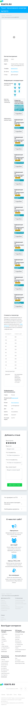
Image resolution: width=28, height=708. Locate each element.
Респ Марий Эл (4, 675)
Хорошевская (18, 646)
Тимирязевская (18, 642)
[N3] (15, 92)
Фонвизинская (18, 641)
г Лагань (3, 637)
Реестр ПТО (3, 602)
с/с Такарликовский (5, 648)
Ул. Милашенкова (19, 644)
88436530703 (14, 68)
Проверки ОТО (4, 605)
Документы (3, 619)
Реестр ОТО (3, 603)
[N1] (19, 85)
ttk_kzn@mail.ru (14, 71)
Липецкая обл (4, 671)
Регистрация (17, 660)
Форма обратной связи (20, 663)
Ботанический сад (19, 634)
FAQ (2, 620)
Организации (18, 608)
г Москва (3, 659)
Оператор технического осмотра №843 (18, 102)
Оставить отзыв (15, 485)
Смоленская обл (4, 664)
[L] (19, 92)
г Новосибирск (4, 634)
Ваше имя (8, 446)
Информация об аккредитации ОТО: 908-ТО (19, 227)
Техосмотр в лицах (19, 602)
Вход (16, 658)
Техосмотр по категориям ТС (20, 604)
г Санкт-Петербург (5, 661)
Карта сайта (9, 694)
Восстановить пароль (19, 661)
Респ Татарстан (15, 402)
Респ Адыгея (3, 666)
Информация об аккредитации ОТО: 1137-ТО (19, 139)
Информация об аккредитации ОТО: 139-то (19, 297)
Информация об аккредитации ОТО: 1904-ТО (19, 157)
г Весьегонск (4, 649)
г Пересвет (3, 639)
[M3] (15, 85)
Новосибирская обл (5, 673)
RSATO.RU (9, 684)
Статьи (2, 617)
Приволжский (14, 398)
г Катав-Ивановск (4, 646)
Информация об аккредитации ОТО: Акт (19, 279)
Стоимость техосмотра (20, 600)
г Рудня (2, 644)
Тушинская (17, 636)
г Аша (2, 636)
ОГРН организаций (19, 606)
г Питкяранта (3, 641)
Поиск (15, 694)
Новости (3, 600)
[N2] (15, 88)
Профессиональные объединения (5, 609)
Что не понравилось (11, 460)
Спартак (16, 648)
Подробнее (18, 113)
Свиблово (17, 639)
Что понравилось (11, 452)
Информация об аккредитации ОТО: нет (19, 122)
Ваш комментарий (11, 467)
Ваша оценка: (9, 440)
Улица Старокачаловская (20, 649)
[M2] (15, 95)
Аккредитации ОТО (5, 606)
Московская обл (4, 663)
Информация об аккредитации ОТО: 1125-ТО (19, 174)
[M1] (19, 88)
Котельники (17, 637)
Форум (19, 694)
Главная (3, 694)
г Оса (2, 642)
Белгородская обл (5, 670)
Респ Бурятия (4, 668)
